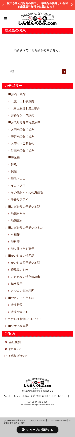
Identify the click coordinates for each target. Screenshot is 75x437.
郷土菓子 (17, 284)
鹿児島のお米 (19, 269)
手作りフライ (19, 199)
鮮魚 (14, 164)
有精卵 (15, 234)
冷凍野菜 (17, 305)
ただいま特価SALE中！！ (25, 319)
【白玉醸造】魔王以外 (25, 108)
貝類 (14, 171)
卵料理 (15, 241)
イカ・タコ (18, 185)
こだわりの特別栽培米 (25, 276)
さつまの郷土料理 (22, 290)
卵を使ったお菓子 (22, 248)
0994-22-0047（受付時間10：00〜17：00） (39, 396)
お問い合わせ (18, 356)
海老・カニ (18, 178)
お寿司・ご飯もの (22, 143)
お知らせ (16, 349)
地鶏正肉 (17, 220)
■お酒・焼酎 (16, 94)
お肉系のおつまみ (22, 129)
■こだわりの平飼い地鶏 (24, 206)
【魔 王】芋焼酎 (22, 101)
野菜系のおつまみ (22, 150)
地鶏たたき (18, 213)
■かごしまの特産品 (21, 255)
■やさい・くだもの (21, 297)
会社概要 (15, 342)
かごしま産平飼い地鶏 (25, 262)
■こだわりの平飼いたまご (25, 227)
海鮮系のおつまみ (22, 136)
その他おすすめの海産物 (27, 192)
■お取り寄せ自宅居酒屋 (24, 122)
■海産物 (14, 157)
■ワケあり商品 (18, 326)
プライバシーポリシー (57, 420)
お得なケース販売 (22, 115)
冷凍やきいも (19, 312)
